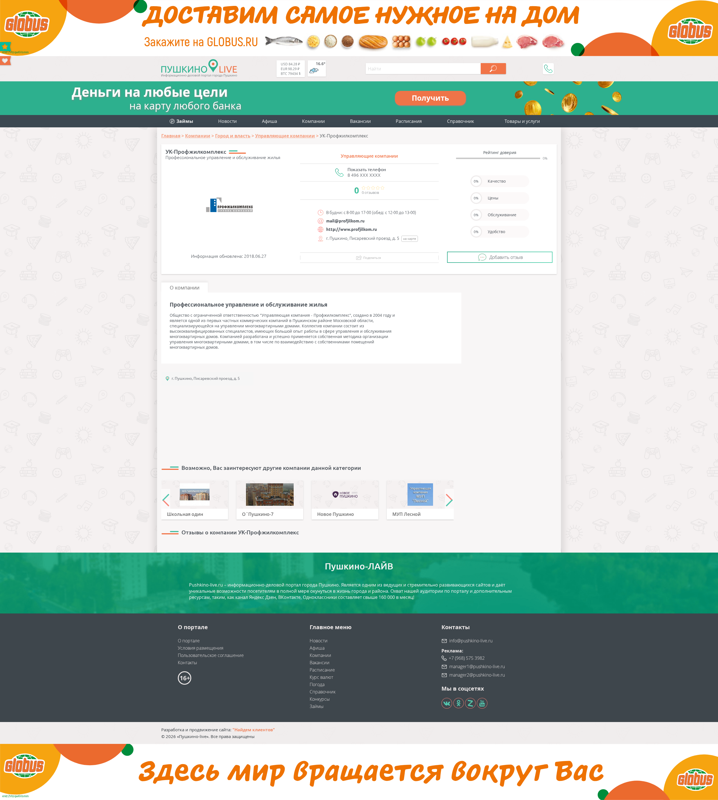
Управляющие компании (369, 156)
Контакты (187, 662)
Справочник (460, 121)
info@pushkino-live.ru (471, 641)
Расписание (322, 670)
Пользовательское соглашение (211, 655)
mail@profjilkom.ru (345, 221)
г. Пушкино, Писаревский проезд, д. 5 (206, 378)
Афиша (269, 121)
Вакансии (360, 121)
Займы (317, 706)
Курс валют (321, 677)
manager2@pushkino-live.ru (477, 675)
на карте (409, 238)
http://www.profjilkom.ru (351, 229)
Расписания (409, 121)
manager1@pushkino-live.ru (477, 666)
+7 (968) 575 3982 (467, 658)
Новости (227, 121)
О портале (189, 641)
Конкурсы (320, 699)
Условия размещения (200, 648)
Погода (317, 684)
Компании (313, 121)
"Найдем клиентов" (254, 729)
